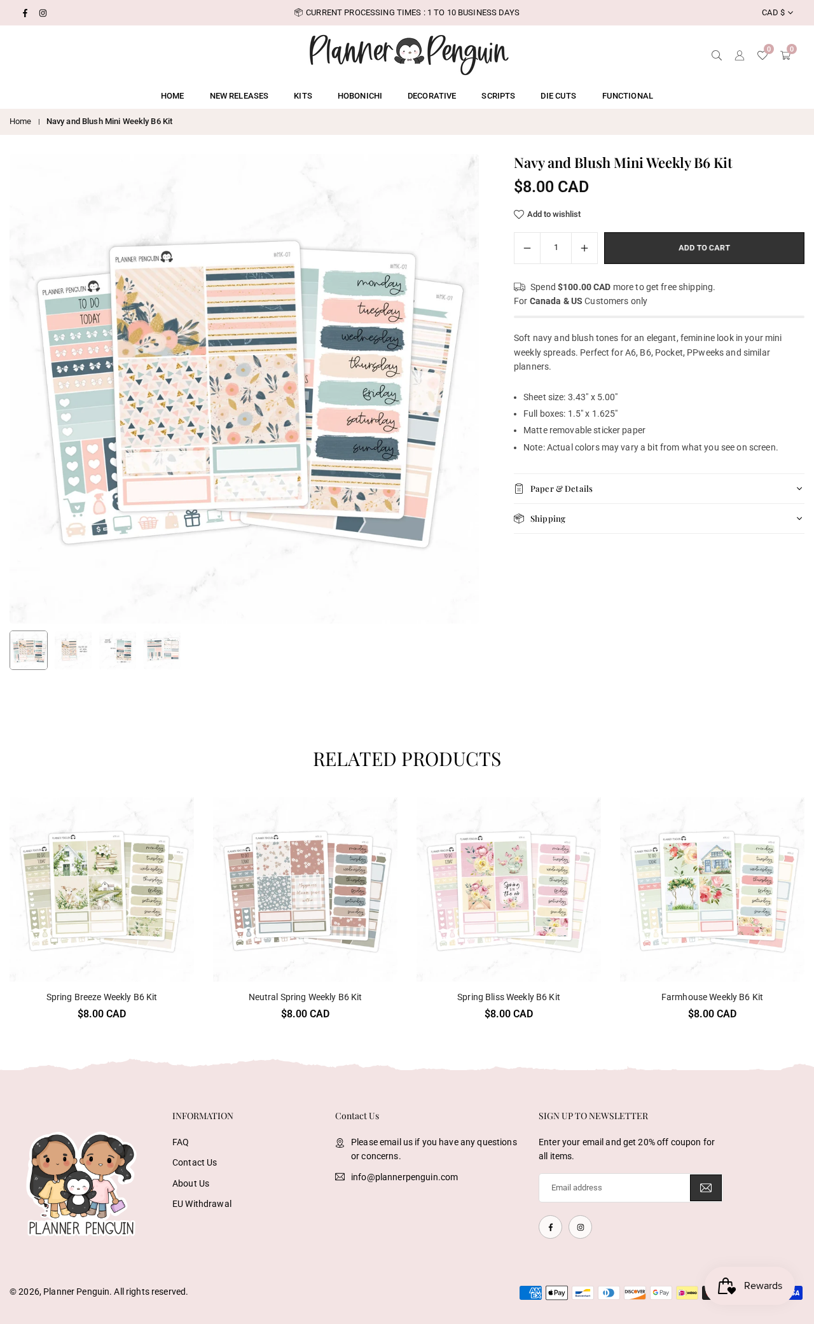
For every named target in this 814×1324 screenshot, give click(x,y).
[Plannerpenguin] (409, 53)
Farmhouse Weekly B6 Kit (712, 997)
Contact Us (194, 1162)
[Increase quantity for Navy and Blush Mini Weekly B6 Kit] (584, 248)
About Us (190, 1183)
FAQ (180, 1142)
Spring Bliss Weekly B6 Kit (508, 997)
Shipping (547, 518)
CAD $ (773, 12)
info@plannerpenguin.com (404, 1177)
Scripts (498, 96)
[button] (447, 389)
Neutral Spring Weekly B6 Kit (305, 997)
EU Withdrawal (201, 1204)
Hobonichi (360, 96)
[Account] (739, 54)
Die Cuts (558, 96)
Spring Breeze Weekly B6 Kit (102, 997)
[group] (244, 389)
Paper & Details (561, 488)
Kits (303, 96)
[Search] (716, 54)
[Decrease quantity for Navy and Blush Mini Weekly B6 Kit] (527, 248)
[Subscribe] (706, 1188)
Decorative (432, 96)
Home (172, 96)
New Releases (239, 96)
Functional (627, 96)
